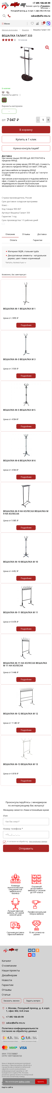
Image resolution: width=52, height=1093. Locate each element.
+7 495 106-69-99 (41, 2)
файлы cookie (24, 1081)
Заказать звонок (12, 1000)
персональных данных (38, 841)
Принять (40, 1082)
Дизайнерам (9, 975)
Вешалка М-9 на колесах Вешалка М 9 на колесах (25, 512)
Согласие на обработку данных (19, 1031)
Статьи (6, 994)
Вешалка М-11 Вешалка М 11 (20, 612)
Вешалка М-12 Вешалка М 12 (20, 713)
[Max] (47, 24)
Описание (10, 234)
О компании (9, 965)
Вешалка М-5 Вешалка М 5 (19, 409)
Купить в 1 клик (26, 139)
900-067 (17, 209)
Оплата (13, 240)
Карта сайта (7, 1087)
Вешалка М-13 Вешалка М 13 (20, 764)
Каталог (6, 960)
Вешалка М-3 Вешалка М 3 (19, 359)
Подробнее (26, 325)
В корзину (26, 129)
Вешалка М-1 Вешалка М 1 (19, 308)
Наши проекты (11, 970)
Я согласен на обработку (27, 841)
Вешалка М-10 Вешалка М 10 (20, 561)
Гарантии (37, 240)
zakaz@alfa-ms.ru (40, 15)
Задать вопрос (33, 1000)
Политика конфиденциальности (20, 1028)
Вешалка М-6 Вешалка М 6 (19, 460)
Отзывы (26, 234)
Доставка (41, 234)
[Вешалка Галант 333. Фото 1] (26, 82)
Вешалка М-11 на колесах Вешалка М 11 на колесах (25, 664)
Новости (7, 980)
